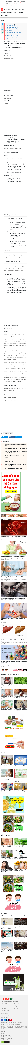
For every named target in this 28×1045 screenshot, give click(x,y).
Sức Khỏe (10, 752)
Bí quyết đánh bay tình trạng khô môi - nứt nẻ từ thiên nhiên (7, 846)
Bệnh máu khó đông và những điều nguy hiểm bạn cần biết (13, 536)
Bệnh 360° (21, 9)
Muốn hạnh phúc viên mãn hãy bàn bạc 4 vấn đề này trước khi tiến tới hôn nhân (6, 939)
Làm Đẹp (10, 835)
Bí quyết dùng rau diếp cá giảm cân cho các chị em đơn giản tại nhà (7, 858)
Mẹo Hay (21, 12)
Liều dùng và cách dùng (12, 29)
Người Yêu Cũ (13, 915)
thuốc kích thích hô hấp (8, 433)
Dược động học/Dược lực (13, 35)
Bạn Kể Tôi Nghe (4, 15)
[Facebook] (2, 26)
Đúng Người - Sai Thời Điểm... (20, 949)
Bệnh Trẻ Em (10, 674)
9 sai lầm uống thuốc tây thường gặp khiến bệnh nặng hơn (13, 598)
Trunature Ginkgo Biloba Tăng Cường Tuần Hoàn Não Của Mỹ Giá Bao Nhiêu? (20, 780)
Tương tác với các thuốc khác (14, 32)
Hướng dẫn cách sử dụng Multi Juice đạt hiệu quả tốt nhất (20, 792)
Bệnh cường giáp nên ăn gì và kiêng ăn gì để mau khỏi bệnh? (14, 556)
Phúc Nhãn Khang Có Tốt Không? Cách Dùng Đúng (6, 791)
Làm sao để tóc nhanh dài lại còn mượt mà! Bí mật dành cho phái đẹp (7, 870)
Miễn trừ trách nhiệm (6, 1035)
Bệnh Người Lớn (16, 674)
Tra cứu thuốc (7, 9)
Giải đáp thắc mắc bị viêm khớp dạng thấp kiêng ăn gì (6, 709)
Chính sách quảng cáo (6, 1036)
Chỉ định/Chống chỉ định (12, 27)
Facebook (12, 436)
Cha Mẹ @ (15, 12)
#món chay (16, 1)
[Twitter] (5, 1020)
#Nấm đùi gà (17, 3)
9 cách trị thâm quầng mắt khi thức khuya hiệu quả (20, 858)
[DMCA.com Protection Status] (5, 1041)
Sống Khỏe (3, 12)
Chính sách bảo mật (5, 1040)
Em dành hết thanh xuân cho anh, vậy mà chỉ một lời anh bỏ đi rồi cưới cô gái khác (7, 927)
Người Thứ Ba (19, 915)
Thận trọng (9, 30)
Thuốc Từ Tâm (15, 9)
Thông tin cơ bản (11, 25)
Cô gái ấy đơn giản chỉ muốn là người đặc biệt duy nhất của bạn (7, 950)
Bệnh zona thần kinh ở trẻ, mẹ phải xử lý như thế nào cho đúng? (7, 697)
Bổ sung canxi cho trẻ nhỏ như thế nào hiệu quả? (20, 766)
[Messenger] (2, 29)
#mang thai (23, 1)
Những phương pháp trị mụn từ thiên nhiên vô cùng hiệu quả (20, 847)
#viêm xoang (9, 1)
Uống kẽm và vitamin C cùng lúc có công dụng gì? (7, 778)
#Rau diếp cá (9, 5)
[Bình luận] (2, 32)
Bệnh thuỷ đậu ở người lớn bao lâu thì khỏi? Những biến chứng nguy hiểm (20, 709)
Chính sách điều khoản (6, 1038)
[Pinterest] (10, 1020)
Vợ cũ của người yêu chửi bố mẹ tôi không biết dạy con (20, 927)
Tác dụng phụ (10, 33)
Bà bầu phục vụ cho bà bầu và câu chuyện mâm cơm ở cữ (20, 938)
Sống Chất (9, 12)
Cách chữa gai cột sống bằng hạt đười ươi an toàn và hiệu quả (20, 697)
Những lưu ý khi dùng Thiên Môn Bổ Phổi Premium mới (6, 765)
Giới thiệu (3, 1033)
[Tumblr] (7, 1020)
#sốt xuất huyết (9, 3)
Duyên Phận (24, 915)
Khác (8, 38)
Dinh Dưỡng (15, 752)
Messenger (19, 436)
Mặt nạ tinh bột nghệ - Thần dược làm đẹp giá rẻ (20, 870)
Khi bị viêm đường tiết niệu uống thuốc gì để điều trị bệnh (6, 686)
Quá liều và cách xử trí (12, 37)
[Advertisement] (14, 74)
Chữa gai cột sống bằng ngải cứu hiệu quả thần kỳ (20, 685)
